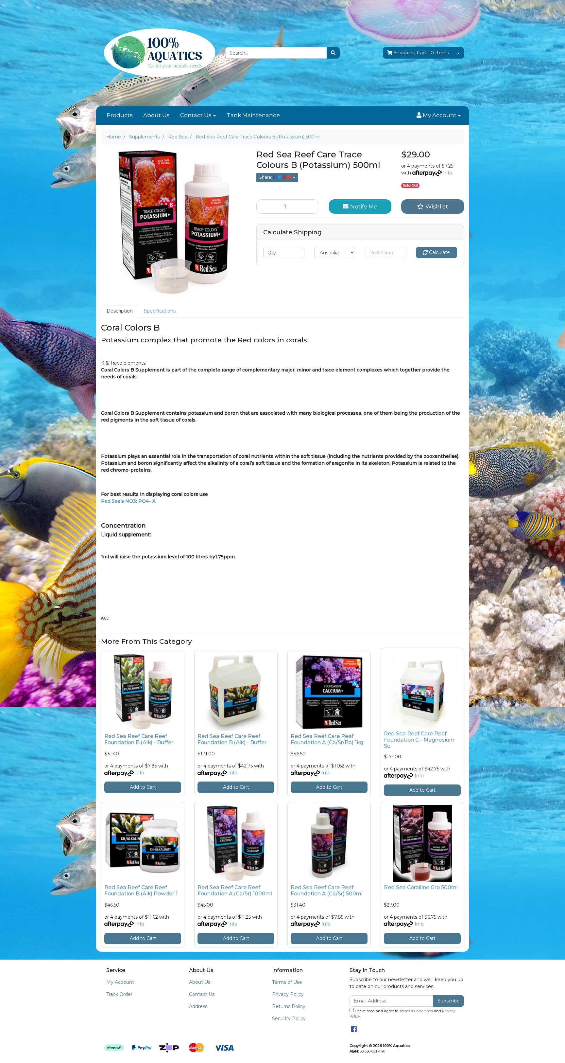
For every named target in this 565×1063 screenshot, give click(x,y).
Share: (266, 177)
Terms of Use (287, 982)
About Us (156, 115)
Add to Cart (143, 787)
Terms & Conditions (416, 1011)
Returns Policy (288, 1006)
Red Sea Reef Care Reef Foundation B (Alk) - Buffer (138, 739)
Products (120, 115)
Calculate (439, 252)
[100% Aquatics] (158, 53)
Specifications (160, 311)
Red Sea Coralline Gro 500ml (421, 887)
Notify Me (363, 206)
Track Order (119, 994)
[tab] (119, 311)
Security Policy (289, 1018)
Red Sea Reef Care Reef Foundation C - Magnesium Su (419, 739)
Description (120, 311)
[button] (439, 115)
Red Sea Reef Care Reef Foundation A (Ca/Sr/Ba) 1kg (327, 739)
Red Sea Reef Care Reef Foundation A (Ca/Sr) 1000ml (234, 890)
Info (447, 173)
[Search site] (333, 53)
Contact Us (196, 115)
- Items (421, 53)
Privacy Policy (288, 994)
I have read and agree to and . (402, 1014)
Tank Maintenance (253, 115)
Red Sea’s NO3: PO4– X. (128, 501)
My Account (120, 982)
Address (198, 1006)
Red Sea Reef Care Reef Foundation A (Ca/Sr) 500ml (327, 890)
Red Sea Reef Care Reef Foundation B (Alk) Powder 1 (141, 890)
